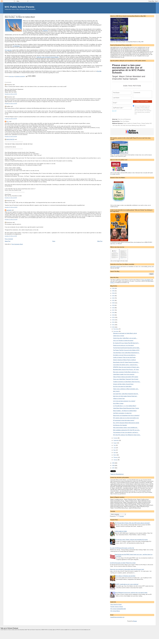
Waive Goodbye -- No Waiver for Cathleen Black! (125, 410)
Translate (121, 516)
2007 (113, 468)
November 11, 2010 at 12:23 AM (11, 219)
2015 (113, 315)
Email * (115, 101)
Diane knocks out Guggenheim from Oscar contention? (126, 415)
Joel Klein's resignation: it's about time (122, 413)
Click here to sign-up (115, 266)
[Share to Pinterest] (35, 76)
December (116, 329)
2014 (113, 317)
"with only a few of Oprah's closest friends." (47, 57)
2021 (113, 300)
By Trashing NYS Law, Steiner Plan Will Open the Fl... (126, 343)
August (115, 443)
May (114, 450)
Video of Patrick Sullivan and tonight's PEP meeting (125, 376)
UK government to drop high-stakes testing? (123, 420)
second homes (16, 46)
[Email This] (28, 76)
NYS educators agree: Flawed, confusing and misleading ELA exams (131, 539)
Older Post (99, 241)
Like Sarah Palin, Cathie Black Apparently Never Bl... (126, 393)
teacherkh (8, 210)
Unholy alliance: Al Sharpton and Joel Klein (125, 575)
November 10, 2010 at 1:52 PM (11, 103)
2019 (113, 305)
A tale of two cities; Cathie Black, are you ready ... (125, 338)
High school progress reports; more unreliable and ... (125, 427)
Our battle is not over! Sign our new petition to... (124, 355)
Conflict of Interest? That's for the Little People (124, 357)
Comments (137, 91)
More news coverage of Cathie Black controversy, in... (126, 372)
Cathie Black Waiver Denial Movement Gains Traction (126, 408)
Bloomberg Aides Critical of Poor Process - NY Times (126, 369)
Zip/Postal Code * (117, 106)
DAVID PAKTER (10, 139)
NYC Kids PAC (116, 125)
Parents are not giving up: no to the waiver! (123, 345)
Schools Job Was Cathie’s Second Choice (123, 384)
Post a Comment (9, 239)
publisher (45, 30)
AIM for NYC (142, 125)
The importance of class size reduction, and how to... (126, 432)
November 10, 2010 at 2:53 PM (11, 118)
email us (112, 282)
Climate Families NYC (146, 123)
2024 (113, 293)
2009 (113, 463)
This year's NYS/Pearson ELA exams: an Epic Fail (122, 548)
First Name (116, 91)
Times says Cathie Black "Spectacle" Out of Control (125, 379)
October (115, 438)
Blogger (135, 621)
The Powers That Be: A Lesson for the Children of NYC (126, 350)
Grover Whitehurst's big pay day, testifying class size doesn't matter (131, 592)
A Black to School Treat (119, 398)
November (116, 331)
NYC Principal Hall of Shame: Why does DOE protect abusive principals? (132, 523)
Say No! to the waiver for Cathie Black (122, 386)
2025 (113, 290)
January (115, 459)
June (114, 447)
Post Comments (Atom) (17, 244)
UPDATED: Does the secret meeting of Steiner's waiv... (126, 367)
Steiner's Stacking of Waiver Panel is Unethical (124, 359)
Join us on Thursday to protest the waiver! (123, 340)
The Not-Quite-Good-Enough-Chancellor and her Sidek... (126, 347)
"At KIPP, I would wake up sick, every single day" (127, 584)
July (114, 445)
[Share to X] (31, 76)
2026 (113, 288)
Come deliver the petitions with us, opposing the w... (125, 364)
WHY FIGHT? (116, 391)
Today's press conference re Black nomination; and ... (126, 388)
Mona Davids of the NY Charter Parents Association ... (126, 362)
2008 (113, 465)
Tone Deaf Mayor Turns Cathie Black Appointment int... (126, 352)
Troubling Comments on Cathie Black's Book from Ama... (127, 381)
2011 (113, 324)
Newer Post (7, 241)
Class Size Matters (124, 121)
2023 (113, 295)
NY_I (7, 121)
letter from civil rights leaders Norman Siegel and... (125, 396)
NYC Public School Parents (19, 7)
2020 (113, 303)
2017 (113, 310)
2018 (113, 307)
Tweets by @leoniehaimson (117, 474)
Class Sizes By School (115, 604)
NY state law (8, 50)
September (116, 440)
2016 (113, 312)
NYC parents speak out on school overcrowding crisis (126, 418)
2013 (113, 319)
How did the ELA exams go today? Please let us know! (122, 562)
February (115, 457)
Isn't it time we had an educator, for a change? (124, 401)
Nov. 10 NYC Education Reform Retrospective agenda (126, 422)
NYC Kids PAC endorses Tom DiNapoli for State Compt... (127, 434)
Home (53, 241)
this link (99, 71)
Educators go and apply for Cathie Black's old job (125, 333)
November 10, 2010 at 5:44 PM (11, 136)
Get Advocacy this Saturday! (120, 425)
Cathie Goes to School (118, 335)
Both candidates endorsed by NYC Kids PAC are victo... (126, 430)
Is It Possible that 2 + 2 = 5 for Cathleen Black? (124, 405)
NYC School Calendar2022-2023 (118, 608)
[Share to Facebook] (33, 76)
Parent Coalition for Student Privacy (132, 123)
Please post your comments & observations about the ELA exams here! (127, 569)
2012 (113, 322)
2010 (113, 327)
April (114, 452)
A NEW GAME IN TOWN (121, 531)
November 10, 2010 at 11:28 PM (11, 207)
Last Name (116, 96)
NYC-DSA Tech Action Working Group (130, 125)
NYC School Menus (115, 611)
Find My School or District (116, 606)
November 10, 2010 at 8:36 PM (11, 197)
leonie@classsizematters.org (117, 617)
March (115, 455)
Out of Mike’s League (118, 403)
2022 (113, 298)
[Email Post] (26, 76)
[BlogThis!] (30, 76)
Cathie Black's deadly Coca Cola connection (123, 374)
